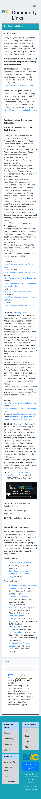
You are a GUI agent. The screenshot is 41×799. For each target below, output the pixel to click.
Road (27, 736)
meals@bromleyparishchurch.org (18, 419)
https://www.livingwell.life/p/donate (19, 272)
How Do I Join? (31, 766)
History (7, 776)
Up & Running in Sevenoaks (20, 563)
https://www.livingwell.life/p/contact (19, 305)
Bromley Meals (20, 312)
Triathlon (28, 747)
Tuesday (7, 733)
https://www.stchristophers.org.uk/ (19, 85)
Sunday (7, 750)
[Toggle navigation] (34, 5)
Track (27, 741)
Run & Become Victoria (18, 571)
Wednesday (9, 738)
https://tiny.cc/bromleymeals (23, 414)
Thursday (8, 744)
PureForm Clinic (15, 632)
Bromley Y (18, 424)
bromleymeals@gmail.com (21, 417)
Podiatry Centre (15, 627)
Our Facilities (9, 781)
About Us (8, 756)
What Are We (9, 762)
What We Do (30, 725)
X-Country (29, 730)
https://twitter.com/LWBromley (17, 291)
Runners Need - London (19, 574)
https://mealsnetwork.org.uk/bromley (20, 278)
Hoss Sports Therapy (18, 607)
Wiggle (12, 576)
